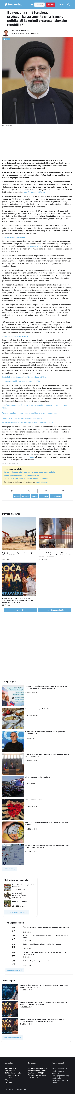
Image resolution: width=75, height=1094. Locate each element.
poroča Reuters (29, 457)
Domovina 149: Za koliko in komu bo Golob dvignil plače (26, 478)
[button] (68, 4)
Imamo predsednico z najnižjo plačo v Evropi (21, 475)
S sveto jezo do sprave (33, 800)
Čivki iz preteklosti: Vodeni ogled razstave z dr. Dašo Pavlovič (46, 927)
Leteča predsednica (19, 901)
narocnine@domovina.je (37, 1071)
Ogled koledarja (13, 970)
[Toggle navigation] (32, 4)
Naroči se (25, 496)
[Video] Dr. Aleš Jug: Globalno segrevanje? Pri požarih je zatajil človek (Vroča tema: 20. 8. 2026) (43, 1003)
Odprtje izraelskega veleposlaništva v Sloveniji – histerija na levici (46, 823)
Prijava (61, 4)
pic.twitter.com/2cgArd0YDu (34, 377)
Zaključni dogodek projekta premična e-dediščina (41, 961)
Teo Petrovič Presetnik (20, 30)
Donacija (39, 4)
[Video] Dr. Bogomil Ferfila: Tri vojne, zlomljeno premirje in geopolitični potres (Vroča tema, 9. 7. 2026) (17, 600)
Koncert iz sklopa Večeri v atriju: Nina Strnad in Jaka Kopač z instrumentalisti (45, 953)
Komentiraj (20, 610)
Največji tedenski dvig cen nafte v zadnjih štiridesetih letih (17, 554)
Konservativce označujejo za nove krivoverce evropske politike (29, 472)
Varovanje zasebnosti (59, 1068)
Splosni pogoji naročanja (61, 1076)
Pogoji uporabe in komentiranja (58, 1072)
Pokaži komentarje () (55, 610)
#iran (4, 463)
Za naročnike (55, 496)
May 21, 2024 (47, 422)
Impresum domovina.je (60, 1080)
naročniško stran (42, 482)
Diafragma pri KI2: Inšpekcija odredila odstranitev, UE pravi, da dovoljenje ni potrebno (47, 846)
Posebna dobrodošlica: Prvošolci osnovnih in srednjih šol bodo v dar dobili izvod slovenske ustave (46, 687)
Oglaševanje (56, 1078)
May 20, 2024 (34, 381)
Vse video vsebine (11, 1037)
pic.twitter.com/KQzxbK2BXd (30, 418)
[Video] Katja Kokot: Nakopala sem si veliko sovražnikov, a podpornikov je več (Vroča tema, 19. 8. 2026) (42, 1020)
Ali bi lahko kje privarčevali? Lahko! (19, 894)
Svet (7, 39)
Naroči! (51, 4)
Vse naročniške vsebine (15, 912)
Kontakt (54, 1083)
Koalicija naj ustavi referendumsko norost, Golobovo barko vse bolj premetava (47, 755)
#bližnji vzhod (12, 463)
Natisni (17, 496)
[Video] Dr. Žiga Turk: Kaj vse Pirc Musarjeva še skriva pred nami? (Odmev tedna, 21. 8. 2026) (44, 986)
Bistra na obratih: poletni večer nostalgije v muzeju (42, 944)
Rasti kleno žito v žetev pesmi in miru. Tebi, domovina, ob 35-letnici (46, 937)
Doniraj (34, 496)
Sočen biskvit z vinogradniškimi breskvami (40, 709)
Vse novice (44, 496)
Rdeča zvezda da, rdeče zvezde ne (37, 777)
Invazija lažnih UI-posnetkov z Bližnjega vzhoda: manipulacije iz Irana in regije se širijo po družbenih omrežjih (55, 555)
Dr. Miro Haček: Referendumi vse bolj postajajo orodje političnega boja (45, 733)
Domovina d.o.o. (11, 1068)
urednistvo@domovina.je (37, 1068)
